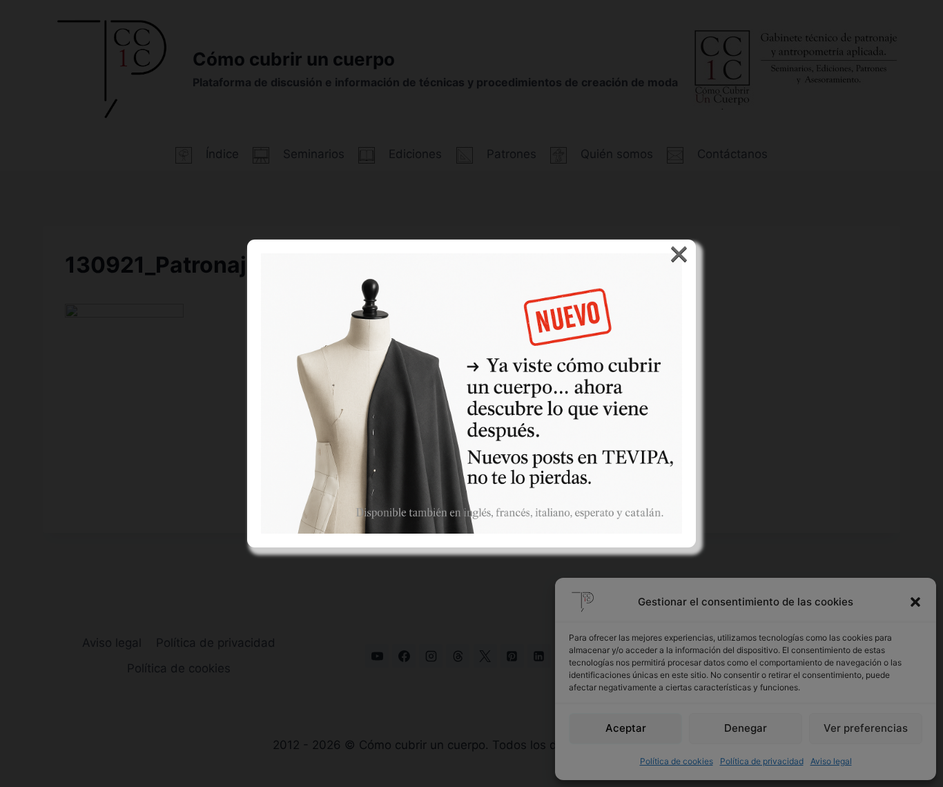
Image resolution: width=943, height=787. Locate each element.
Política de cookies (676, 761)
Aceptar (625, 728)
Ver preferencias (866, 728)
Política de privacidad (762, 761)
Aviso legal (831, 761)
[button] (915, 602)
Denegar (745, 728)
